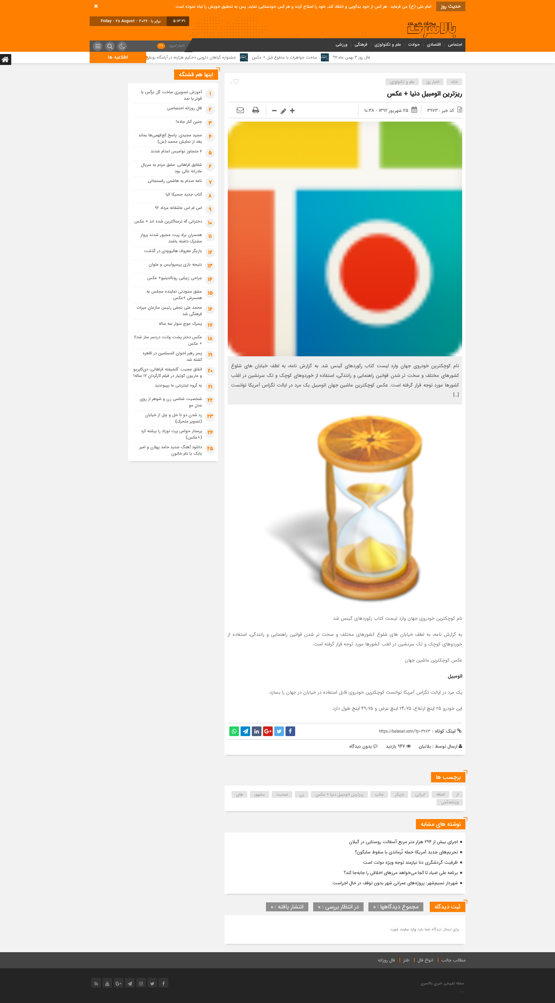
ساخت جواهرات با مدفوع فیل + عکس (321, 57)
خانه (454, 81)
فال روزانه (386, 960)
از (457, 794)
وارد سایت (407, 929)
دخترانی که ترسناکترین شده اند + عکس (168, 221)
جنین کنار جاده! (189, 121)
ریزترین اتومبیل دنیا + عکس (424, 94)
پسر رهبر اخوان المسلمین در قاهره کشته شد (172, 356)
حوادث (414, 44)
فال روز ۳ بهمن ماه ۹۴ (388, 57)
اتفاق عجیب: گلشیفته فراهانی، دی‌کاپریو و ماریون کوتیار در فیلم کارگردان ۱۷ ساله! (167, 372)
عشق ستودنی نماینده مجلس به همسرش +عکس (174, 294)
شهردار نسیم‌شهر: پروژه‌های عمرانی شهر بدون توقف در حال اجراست (395, 883)
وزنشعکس (450, 802)
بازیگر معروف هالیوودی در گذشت (173, 251)
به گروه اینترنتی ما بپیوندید (178, 385)
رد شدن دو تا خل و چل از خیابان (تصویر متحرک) (173, 418)
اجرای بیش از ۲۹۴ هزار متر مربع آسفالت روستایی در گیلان (403, 841)
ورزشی (342, 44)
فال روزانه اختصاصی (184, 108)
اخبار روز (432, 81)
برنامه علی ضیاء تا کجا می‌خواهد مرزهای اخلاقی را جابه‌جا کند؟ (401, 872)
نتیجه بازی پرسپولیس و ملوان (175, 264)
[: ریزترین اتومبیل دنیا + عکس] (240, 110)
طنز (406, 960)
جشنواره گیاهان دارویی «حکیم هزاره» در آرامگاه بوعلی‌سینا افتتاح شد (215, 57)
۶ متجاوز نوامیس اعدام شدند (176, 151)
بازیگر (399, 794)
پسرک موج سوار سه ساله (180, 323)
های (239, 794)
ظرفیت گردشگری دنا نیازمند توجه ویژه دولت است (410, 862)
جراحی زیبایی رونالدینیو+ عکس (174, 278)
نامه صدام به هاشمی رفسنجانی (175, 181)
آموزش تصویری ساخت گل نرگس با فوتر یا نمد (171, 95)
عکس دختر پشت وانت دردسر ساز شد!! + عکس (168, 340)
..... (461, 991)
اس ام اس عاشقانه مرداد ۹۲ (178, 208)
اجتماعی (455, 44)
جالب (379, 794)
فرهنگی (361, 44)
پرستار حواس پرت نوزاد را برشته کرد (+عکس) (171, 434)
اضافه (440, 794)
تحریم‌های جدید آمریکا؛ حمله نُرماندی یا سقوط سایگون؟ (406, 852)
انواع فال (425, 960)
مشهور (259, 794)
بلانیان (425, 746)
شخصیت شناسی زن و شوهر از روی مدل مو (171, 402)
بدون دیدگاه (360, 746)
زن (301, 794)
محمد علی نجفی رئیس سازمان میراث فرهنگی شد (169, 310)
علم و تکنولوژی (387, 44)
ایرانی (420, 794)
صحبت (282, 794)
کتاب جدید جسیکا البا (184, 194)
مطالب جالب (453, 960)
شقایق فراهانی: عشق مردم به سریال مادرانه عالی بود (171, 168)
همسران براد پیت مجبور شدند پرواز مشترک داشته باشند (171, 238)
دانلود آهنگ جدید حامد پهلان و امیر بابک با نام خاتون (170, 450)
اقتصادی (434, 44)
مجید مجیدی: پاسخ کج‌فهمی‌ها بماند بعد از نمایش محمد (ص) (170, 138)
